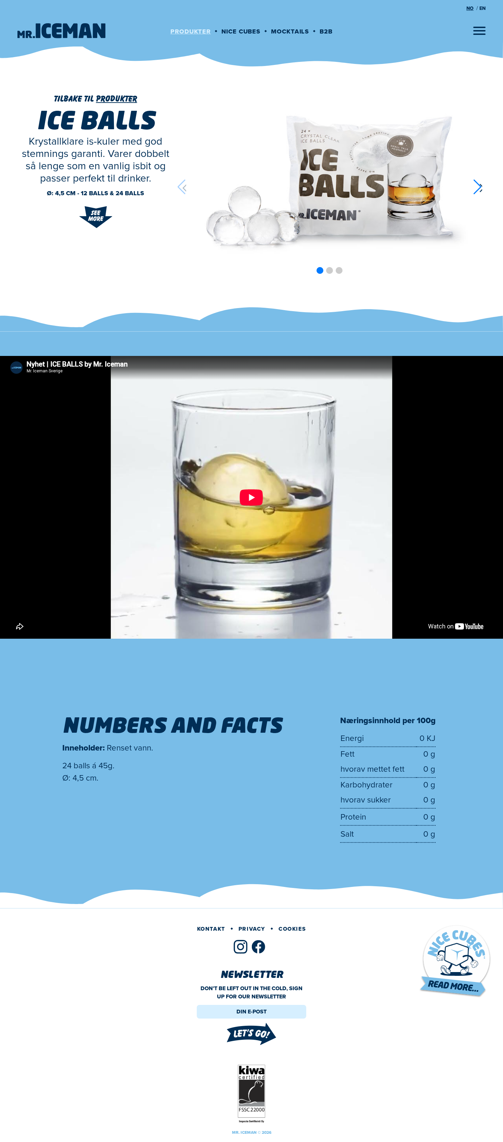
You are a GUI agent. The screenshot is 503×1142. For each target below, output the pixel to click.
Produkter (190, 31)
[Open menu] (479, 31)
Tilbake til (95, 99)
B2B (326, 31)
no (470, 8)
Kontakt (211, 929)
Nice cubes (240, 31)
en (482, 8)
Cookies (292, 929)
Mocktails (290, 31)
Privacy (251, 929)
